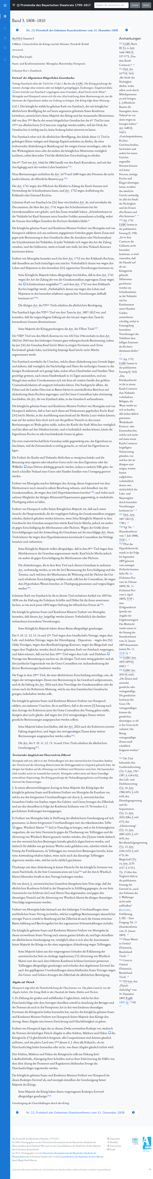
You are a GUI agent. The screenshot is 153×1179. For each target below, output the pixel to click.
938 (92, 492)
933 (69, 166)
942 (37, 747)
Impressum (115, 1138)
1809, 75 (125, 1002)
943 (46, 827)
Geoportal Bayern (104, 1169)
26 (131, 573)
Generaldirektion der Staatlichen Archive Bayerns (81, 1156)
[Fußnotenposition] (133, 64)
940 (101, 604)
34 (132, 586)
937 (96, 328)
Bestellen (114, 1142)
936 (36, 297)
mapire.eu (85, 1169)
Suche (135, 5)
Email (112, 1149)
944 (80, 871)
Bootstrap (27, 1169)
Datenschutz (115, 1145)
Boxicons (38, 1169)
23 (135, 922)
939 (28, 587)
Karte (146, 5)
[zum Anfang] (150, 1169)
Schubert (125, 910)
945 (49, 1095)
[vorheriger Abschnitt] (17, 30)
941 (73, 735)
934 (65, 178)
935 (60, 283)
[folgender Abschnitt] (126, 30)
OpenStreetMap (64, 1169)
